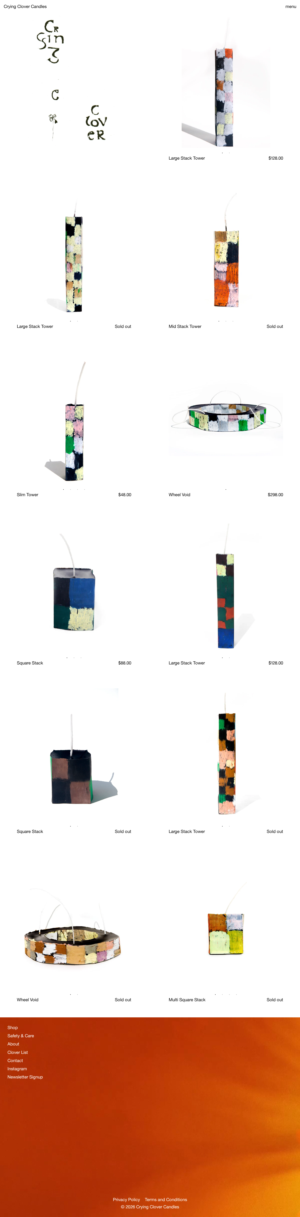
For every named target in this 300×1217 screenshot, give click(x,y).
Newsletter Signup (19, 1083)
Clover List (18, 1052)
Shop (13, 1027)
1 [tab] (222, 153)
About (13, 1043)
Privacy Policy (126, 1199)
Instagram (17, 1068)
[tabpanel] (226, 81)
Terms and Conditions (166, 1199)
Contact (15, 1060)
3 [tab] (233, 321)
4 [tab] (84, 489)
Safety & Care (21, 1035)
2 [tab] (229, 153)
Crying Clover (25, 6)
